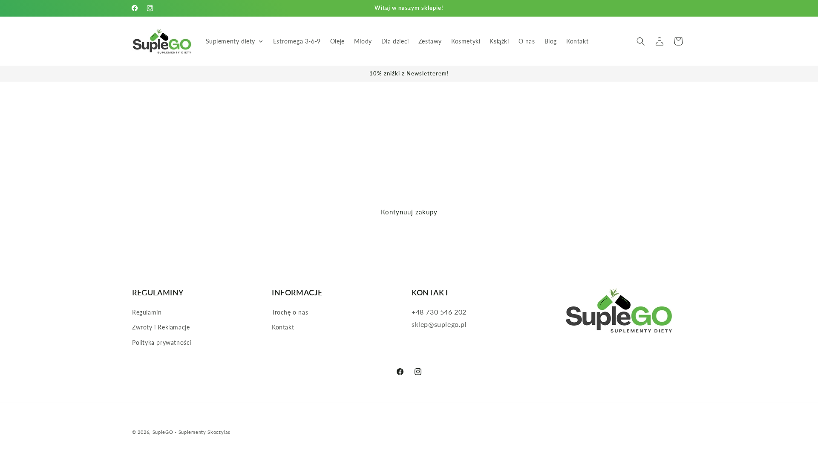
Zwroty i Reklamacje (161, 327)
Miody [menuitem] (363, 41)
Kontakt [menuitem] (577, 41)
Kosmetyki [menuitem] (465, 41)
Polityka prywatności (161, 342)
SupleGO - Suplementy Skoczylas (191, 432)
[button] (640, 41)
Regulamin (146, 312)
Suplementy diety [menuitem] (231, 41)
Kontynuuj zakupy (409, 212)
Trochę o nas (290, 312)
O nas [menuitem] (526, 41)
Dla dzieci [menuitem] (395, 41)
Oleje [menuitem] (337, 41)
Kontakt (283, 327)
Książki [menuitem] (499, 41)
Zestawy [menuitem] (430, 41)
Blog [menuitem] (550, 41)
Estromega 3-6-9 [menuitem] (297, 41)
